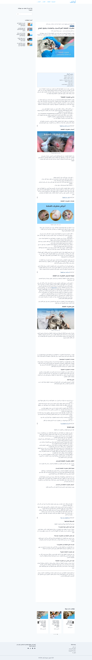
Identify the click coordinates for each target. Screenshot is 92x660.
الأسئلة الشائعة (69, 85)
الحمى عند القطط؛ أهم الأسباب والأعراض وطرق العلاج (21, 24)
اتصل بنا (74, 652)
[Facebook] (35, 648)
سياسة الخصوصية (72, 650)
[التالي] (38, 622)
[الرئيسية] (73, 24)
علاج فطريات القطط (68, 81)
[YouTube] (28, 648)
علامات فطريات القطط (68, 78)
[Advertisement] (56, 14)
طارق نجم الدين (65, 30)
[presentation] (69, 615)
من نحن (74, 646)
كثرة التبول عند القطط (65, 272)
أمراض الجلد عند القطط (65, 125)
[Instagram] (33, 648)
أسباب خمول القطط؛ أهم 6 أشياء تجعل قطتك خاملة (21, 39)
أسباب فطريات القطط (68, 77)
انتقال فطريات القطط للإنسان (67, 84)
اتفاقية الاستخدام (72, 648)
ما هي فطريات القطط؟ (68, 75)
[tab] (57, 634)
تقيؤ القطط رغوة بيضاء (65, 517)
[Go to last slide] (73, 622)
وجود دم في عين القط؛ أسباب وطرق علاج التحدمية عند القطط (42, 624)
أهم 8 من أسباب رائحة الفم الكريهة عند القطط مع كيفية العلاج (21, 34)
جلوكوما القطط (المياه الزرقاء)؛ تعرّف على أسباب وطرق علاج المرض (55, 624)
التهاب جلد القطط (66, 197)
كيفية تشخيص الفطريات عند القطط (66, 80)
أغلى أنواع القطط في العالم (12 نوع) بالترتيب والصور (21, 29)
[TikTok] (30, 648)
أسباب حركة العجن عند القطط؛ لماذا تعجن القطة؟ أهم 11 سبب (21, 44)
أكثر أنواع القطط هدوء (65, 423)
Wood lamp (54, 287)
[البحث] (17, 14)
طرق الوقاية (70, 82)
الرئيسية (53, 1)
